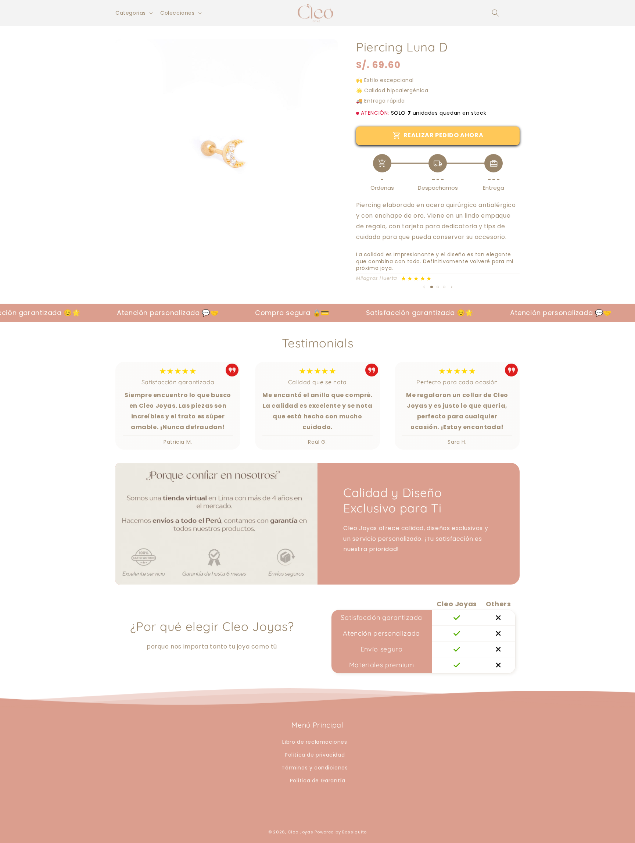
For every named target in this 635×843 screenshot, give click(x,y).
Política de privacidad (315, 754)
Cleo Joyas (301, 832)
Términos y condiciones (314, 767)
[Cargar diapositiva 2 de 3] (438, 287)
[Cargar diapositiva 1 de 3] (431, 287)
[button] (495, 13)
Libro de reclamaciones (314, 742)
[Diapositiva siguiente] (451, 286)
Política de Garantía (317, 780)
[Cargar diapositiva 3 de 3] (444, 287)
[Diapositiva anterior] (424, 286)
